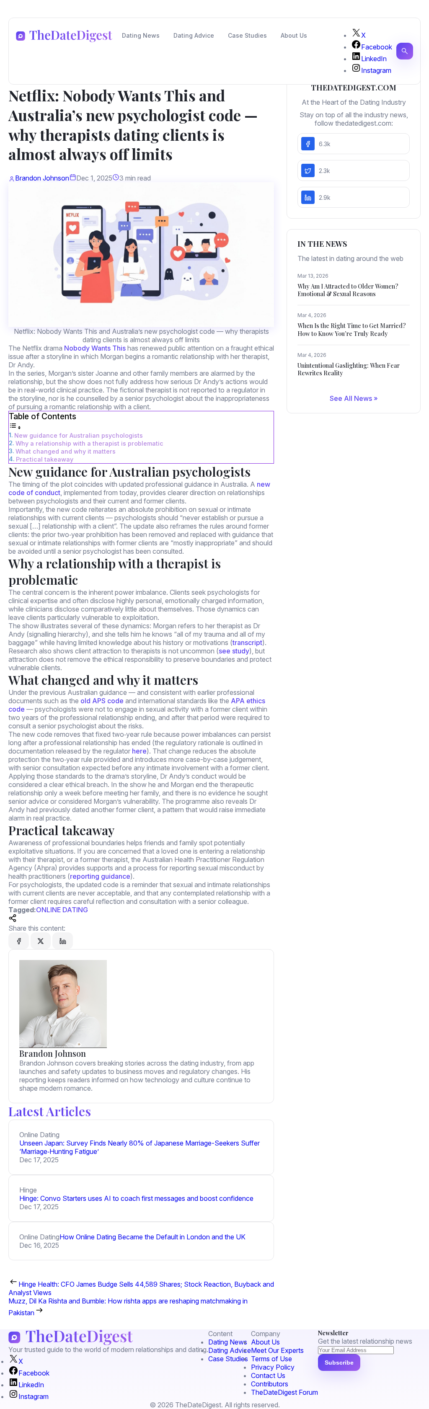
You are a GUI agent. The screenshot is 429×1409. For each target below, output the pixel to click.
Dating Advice (193, 35)
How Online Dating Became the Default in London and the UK (152, 1237)
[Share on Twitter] (41, 940)
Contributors (269, 1384)
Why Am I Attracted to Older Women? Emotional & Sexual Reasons (347, 290)
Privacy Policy (273, 1367)
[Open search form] (404, 51)
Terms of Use (271, 1359)
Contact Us (268, 1375)
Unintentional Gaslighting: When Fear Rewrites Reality (348, 369)
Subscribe (339, 1362)
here (139, 751)
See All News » (354, 398)
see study (234, 651)
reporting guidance (100, 876)
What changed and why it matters (66, 451)
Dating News (141, 35)
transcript (247, 642)
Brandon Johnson (42, 178)
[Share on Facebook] (18, 940)
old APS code (102, 701)
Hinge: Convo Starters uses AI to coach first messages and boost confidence (136, 1198)
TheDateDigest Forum (284, 1392)
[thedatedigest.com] (64, 36)
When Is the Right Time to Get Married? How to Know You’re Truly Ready (351, 329)
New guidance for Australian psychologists (78, 435)
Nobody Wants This (95, 348)
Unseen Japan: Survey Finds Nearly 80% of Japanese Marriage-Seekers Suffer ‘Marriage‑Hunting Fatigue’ (139, 1147)
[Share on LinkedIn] (62, 940)
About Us (294, 35)
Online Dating (62, 910)
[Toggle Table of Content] (15, 427)
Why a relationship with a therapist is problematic (89, 443)
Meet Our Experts (277, 1350)
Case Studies (247, 35)
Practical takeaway (44, 459)
